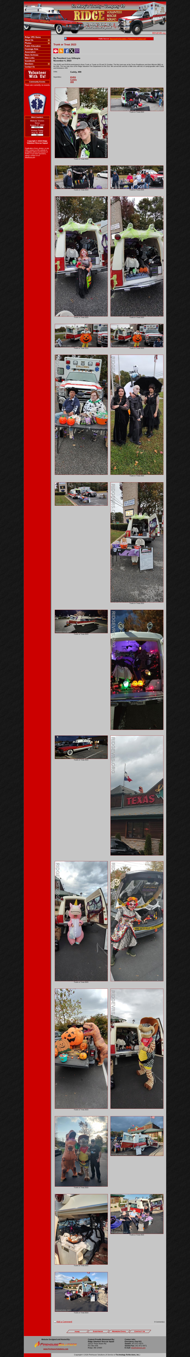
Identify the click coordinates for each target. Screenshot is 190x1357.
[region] (37, 52)
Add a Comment (64, 1322)
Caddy (73, 79)
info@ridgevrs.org (138, 1348)
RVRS (73, 77)
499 (72, 82)
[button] (35, 40)
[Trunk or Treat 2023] (81, 157)
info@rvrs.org (30, 157)
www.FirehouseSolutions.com (55, 1349)
